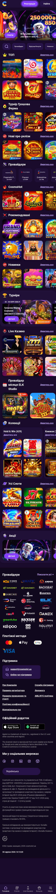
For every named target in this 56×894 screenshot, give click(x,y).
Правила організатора (13, 690)
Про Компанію (9, 685)
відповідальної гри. (40, 810)
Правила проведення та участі (14, 697)
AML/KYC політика (44, 696)
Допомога (40, 690)
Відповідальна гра (11, 709)
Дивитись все (10, 435)
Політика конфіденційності (16, 704)
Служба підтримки (44, 685)
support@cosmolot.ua (21, 669)
